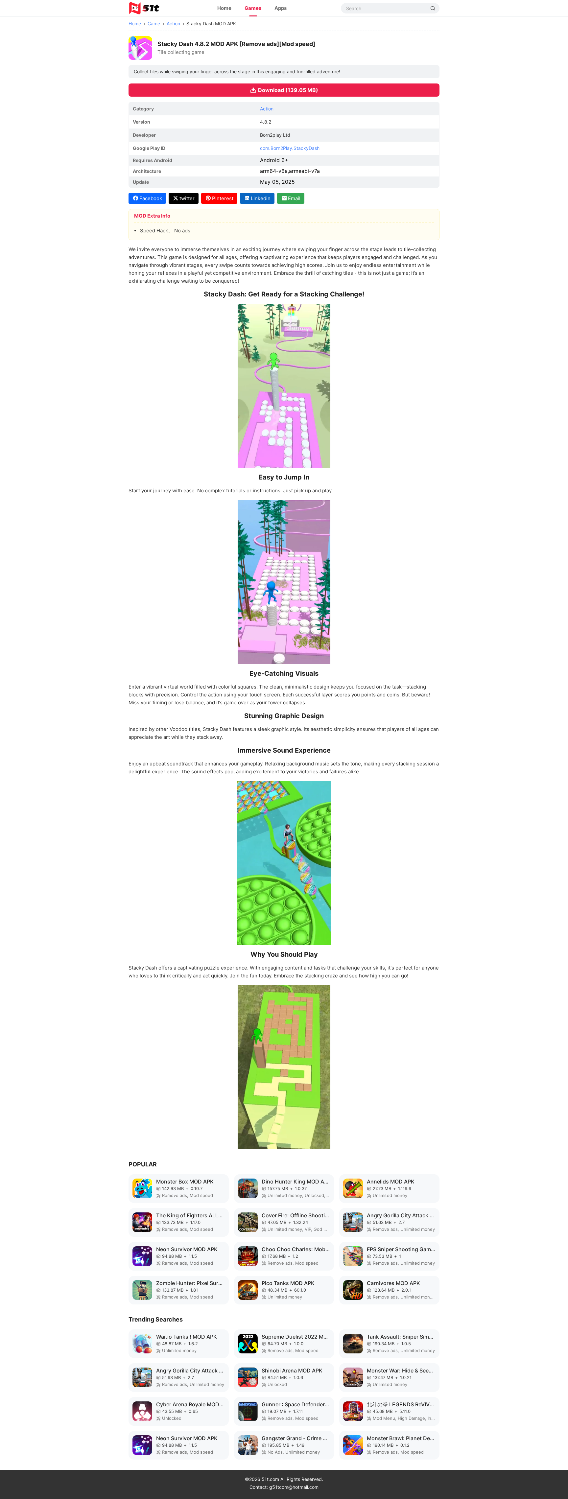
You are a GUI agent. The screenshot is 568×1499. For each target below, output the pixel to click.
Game (154, 23)
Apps (280, 8)
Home (224, 8)
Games (253, 8)
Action (173, 23)
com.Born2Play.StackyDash (290, 148)
